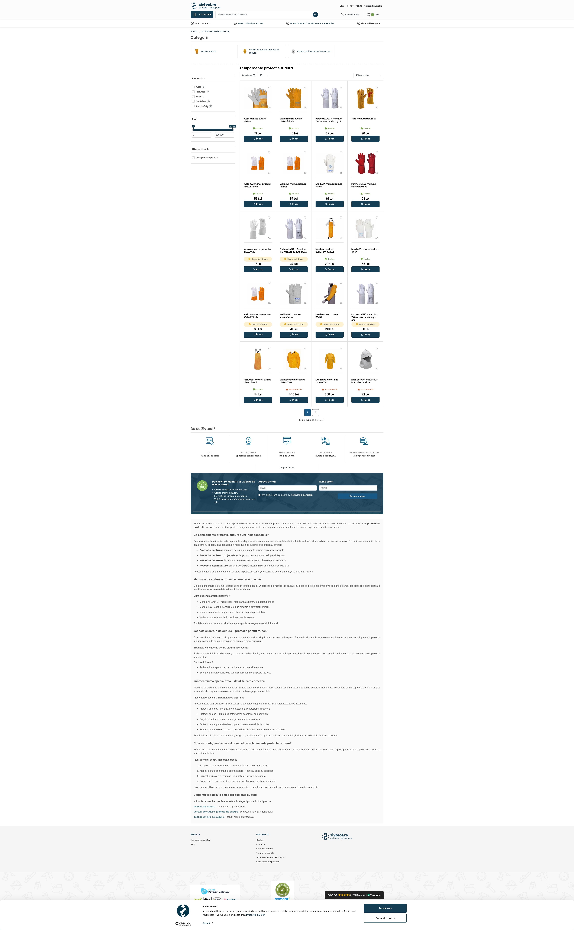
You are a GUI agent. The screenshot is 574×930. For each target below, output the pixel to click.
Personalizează (383, 918)
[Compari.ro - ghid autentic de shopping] (282, 889)
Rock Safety (204, 106)
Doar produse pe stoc (207, 157)
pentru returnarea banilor (321, 23)
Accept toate (385, 908)
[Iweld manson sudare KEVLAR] (330, 293)
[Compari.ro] (282, 899)
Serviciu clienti (245, 23)
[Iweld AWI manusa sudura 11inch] (365, 228)
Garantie (260, 844)
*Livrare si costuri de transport (270, 857)
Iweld (201, 86)
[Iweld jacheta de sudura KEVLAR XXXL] (294, 359)
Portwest (202, 91)
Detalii (206, 923)
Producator (198, 78)
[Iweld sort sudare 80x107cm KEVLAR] (330, 228)
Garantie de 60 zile (299, 23)
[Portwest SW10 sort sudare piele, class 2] (258, 359)
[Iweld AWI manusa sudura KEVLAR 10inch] (258, 163)
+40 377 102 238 (354, 5)
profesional (257, 23)
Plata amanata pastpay (267, 862)
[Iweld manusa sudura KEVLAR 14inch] (294, 98)
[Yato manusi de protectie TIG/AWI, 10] (258, 228)
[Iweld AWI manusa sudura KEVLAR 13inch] (258, 293)
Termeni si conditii (265, 853)
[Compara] (269, 107)
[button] (258, 139)
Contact (260, 840)
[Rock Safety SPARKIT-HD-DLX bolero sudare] (365, 359)
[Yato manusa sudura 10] (365, 98)
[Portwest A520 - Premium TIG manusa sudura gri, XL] (294, 228)
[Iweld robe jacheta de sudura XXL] (330, 359)
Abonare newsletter (200, 840)
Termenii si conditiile (301, 494)
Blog (342, 5)
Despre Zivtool (287, 467)
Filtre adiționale (200, 149)
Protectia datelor (264, 849)
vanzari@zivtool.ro (373, 5)
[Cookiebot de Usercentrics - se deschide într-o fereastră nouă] (183, 924)
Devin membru (357, 496)
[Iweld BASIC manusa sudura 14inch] (294, 293)
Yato (200, 96)
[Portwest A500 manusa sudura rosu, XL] (365, 163)
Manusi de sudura (204, 806)
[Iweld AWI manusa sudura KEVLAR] (294, 163)
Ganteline (203, 101)
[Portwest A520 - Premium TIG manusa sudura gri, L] (330, 98)
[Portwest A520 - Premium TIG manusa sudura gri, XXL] (365, 293)
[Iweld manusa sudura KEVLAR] (258, 98)
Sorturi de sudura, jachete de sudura (216, 811)
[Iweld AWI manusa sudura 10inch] (330, 163)
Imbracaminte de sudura (209, 817)
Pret (194, 119)
